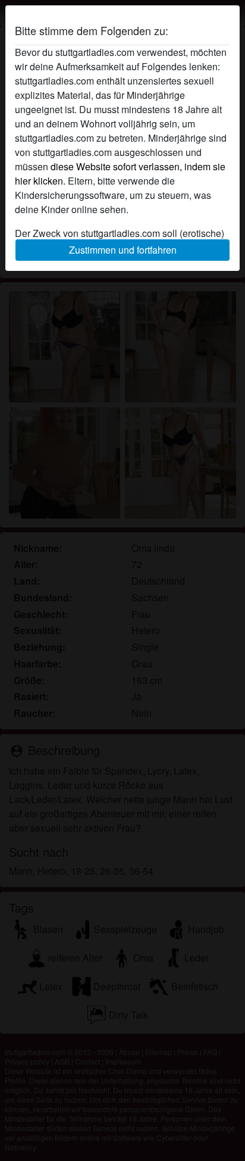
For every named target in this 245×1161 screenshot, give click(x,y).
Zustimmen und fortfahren (123, 250)
